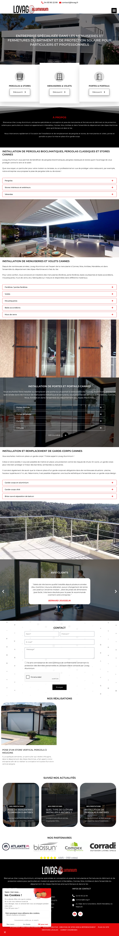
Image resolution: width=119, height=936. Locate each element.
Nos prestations (16, 806)
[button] (114, 10)
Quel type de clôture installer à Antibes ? (59, 811)
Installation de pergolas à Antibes (97, 811)
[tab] (59, 180)
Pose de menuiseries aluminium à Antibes (20, 811)
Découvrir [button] (18, 92)
